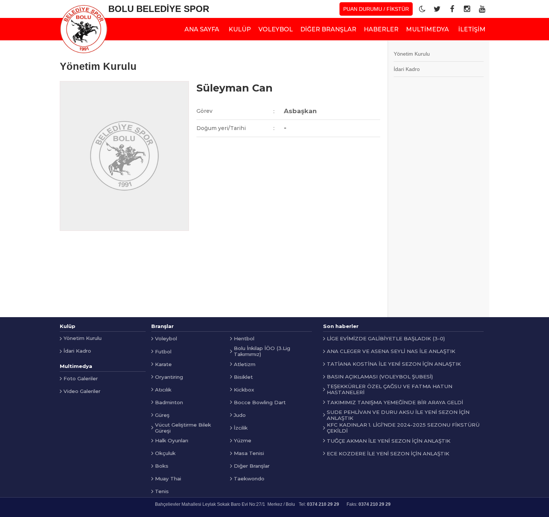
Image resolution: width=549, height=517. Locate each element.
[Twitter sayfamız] (436, 8)
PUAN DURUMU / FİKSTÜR (376, 9)
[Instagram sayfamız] (466, 8)
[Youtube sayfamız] (481, 8)
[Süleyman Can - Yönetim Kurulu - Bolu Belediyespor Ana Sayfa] (84, 29)
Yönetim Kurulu (412, 54)
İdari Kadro (407, 69)
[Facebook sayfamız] (451, 8)
